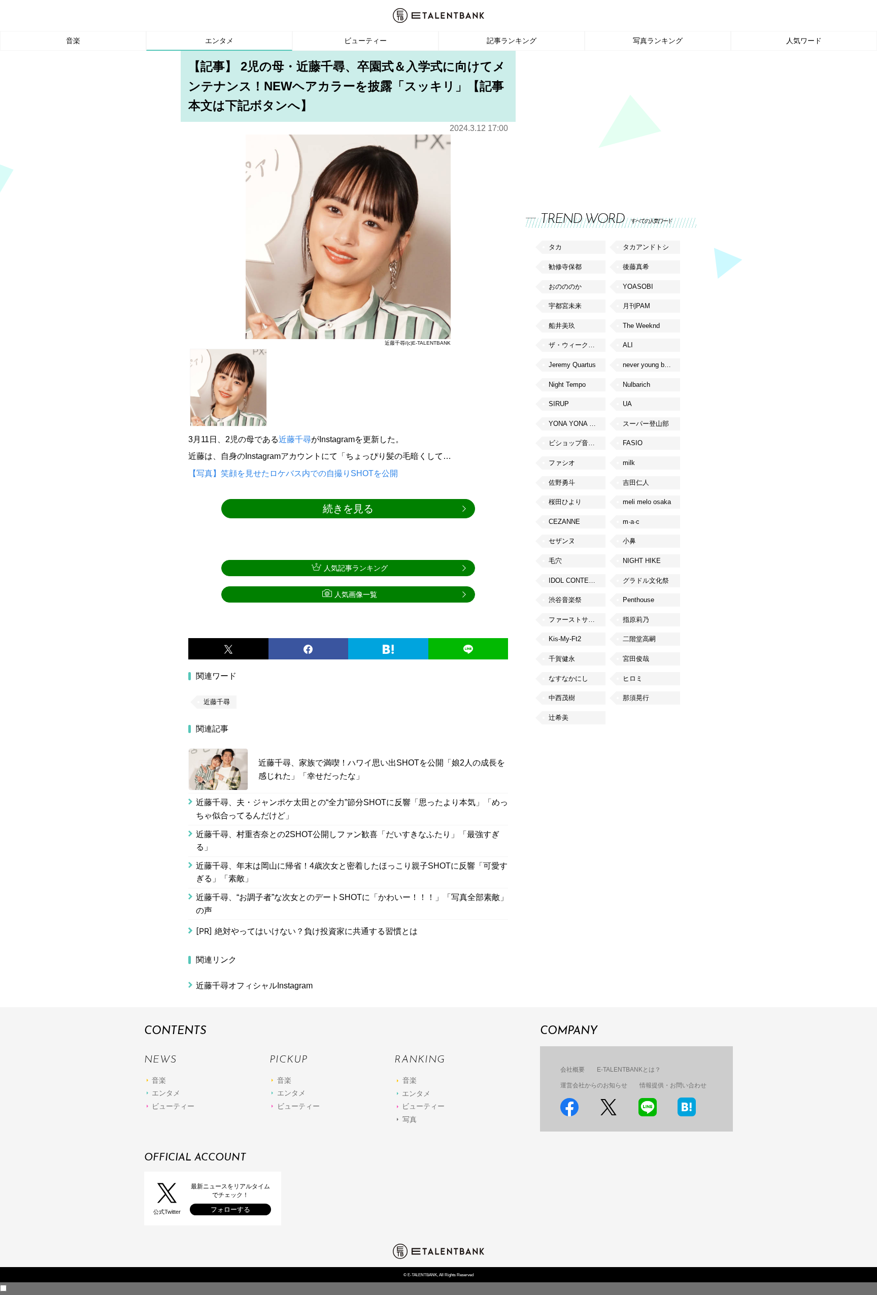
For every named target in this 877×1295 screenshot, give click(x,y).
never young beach (651, 365)
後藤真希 (636, 267)
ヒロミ (633, 678)
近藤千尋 (295, 439)
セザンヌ (562, 541)
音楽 (73, 41)
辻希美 (558, 717)
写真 (409, 1119)
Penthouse (638, 600)
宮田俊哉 (636, 658)
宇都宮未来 (565, 306)
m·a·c (631, 521)
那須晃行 (636, 698)
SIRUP (559, 404)
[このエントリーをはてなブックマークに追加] (388, 648)
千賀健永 (562, 658)
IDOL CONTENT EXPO (577, 580)
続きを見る (348, 508)
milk (629, 463)
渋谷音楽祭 (565, 600)
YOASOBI (638, 286)
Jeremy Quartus (572, 365)
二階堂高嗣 (639, 639)
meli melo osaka (647, 502)
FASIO (633, 443)
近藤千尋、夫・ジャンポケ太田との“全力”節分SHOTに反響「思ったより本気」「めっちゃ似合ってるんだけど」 (352, 809)
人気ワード (804, 41)
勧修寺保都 (565, 267)
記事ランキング (511, 41)
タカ (555, 247)
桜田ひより (565, 502)
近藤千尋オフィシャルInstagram (254, 985)
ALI (628, 345)
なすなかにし (568, 678)
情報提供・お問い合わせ (672, 1085)
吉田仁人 (636, 482)
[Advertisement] (602, 121)
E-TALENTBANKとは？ (629, 1069)
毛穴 (555, 561)
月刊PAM (636, 306)
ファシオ (562, 463)
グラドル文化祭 (646, 580)
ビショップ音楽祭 (575, 443)
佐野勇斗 (562, 482)
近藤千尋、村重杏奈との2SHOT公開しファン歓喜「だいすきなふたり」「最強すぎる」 (347, 841)
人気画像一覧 (355, 594)
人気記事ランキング (356, 568)
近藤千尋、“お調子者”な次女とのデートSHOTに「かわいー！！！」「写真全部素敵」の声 (352, 904)
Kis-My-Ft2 (565, 639)
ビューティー (365, 41)
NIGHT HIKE (642, 561)
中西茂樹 (562, 698)
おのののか (565, 286)
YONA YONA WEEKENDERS (577, 423)
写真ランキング (658, 41)
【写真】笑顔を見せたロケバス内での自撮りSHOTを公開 (293, 473)
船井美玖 (562, 325)
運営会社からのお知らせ (593, 1085)
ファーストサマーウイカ (577, 619)
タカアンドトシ (646, 247)
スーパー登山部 (646, 423)
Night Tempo (567, 384)
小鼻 (629, 541)
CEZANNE (564, 521)
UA (627, 404)
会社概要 (572, 1069)
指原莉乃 (636, 619)
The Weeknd (641, 325)
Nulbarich (636, 384)
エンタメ (219, 41)
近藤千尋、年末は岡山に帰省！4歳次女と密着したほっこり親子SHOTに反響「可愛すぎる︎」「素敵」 (352, 872)
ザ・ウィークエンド (577, 345)
